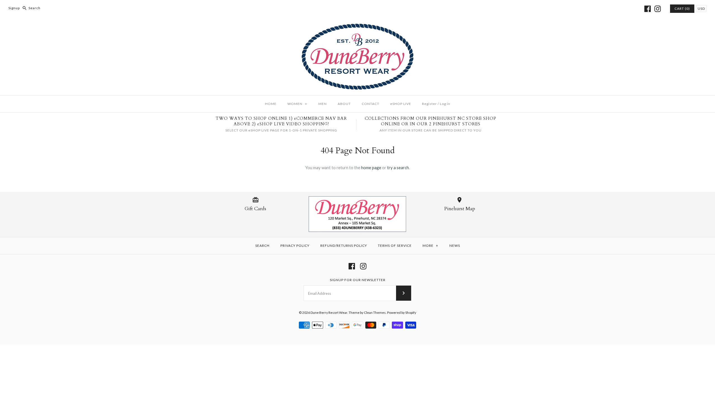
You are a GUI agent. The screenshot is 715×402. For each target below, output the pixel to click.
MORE (430, 245)
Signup (14, 8)
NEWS (454, 245)
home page (371, 167)
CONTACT (370, 104)
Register (429, 104)
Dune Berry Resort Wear (329, 312)
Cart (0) (682, 8)
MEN (322, 104)
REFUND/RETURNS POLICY (343, 245)
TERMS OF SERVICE (395, 245)
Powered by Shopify (401, 312)
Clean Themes (375, 312)
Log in (445, 104)
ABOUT (344, 104)
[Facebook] (647, 9)
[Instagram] (657, 9)
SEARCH (262, 245)
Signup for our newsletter (357, 280)
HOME (271, 104)
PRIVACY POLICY (294, 245)
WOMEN (297, 104)
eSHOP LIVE (400, 104)
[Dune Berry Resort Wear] (357, 27)
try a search (398, 167)
